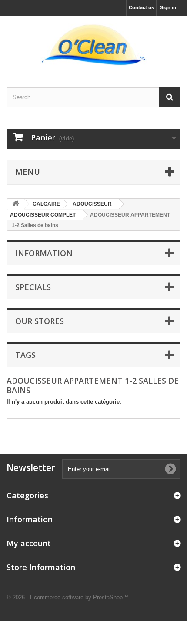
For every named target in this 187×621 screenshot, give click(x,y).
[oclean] (93, 44)
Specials (33, 287)
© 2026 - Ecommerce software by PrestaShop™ (67, 597)
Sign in (168, 7)
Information (44, 253)
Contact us (141, 7)
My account (29, 543)
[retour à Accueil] (15, 204)
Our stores (39, 321)
